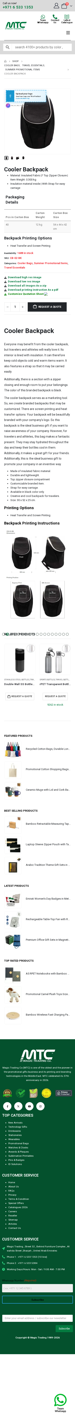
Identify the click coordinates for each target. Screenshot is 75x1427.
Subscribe (37, 1299)
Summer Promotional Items (51, 263)
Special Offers (16, 1203)
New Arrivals (15, 1122)
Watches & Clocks (18, 1147)
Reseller (12, 1215)
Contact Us (14, 1228)
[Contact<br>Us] (55, 17)
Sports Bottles (12, 679)
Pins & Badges (16, 1160)
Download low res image (24, 281)
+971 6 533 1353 (18, 7)
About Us (13, 1186)
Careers (12, 1211)
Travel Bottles (28, 679)
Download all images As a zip (27, 285)
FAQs (11, 1190)
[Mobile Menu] (68, 32)
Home (11, 1182)
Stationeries (15, 1135)
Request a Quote (49, 306)
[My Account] (56, 5)
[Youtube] (29, 1106)
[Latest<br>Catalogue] (67, 17)
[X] (18, 1106)
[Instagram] (40, 1106)
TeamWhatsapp (43, 21)
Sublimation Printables (21, 1155)
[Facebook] (7, 1106)
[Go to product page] (19, 659)
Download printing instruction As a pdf (33, 289)
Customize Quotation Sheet (26, 293)
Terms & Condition (18, 1199)
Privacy (12, 1194)
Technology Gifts (17, 1126)
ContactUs (55, 21)
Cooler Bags (25, 263)
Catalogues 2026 (18, 1207)
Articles (12, 1223)
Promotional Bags (18, 1143)
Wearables (14, 1139)
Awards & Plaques (18, 1151)
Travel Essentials (14, 267)
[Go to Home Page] (5, 61)
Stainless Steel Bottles (52, 679)
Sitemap (13, 1219)
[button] (9, 121)
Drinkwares (14, 1130)
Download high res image (24, 277)
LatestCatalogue (66, 21)
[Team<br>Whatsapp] (43, 17)
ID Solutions (15, 1164)
